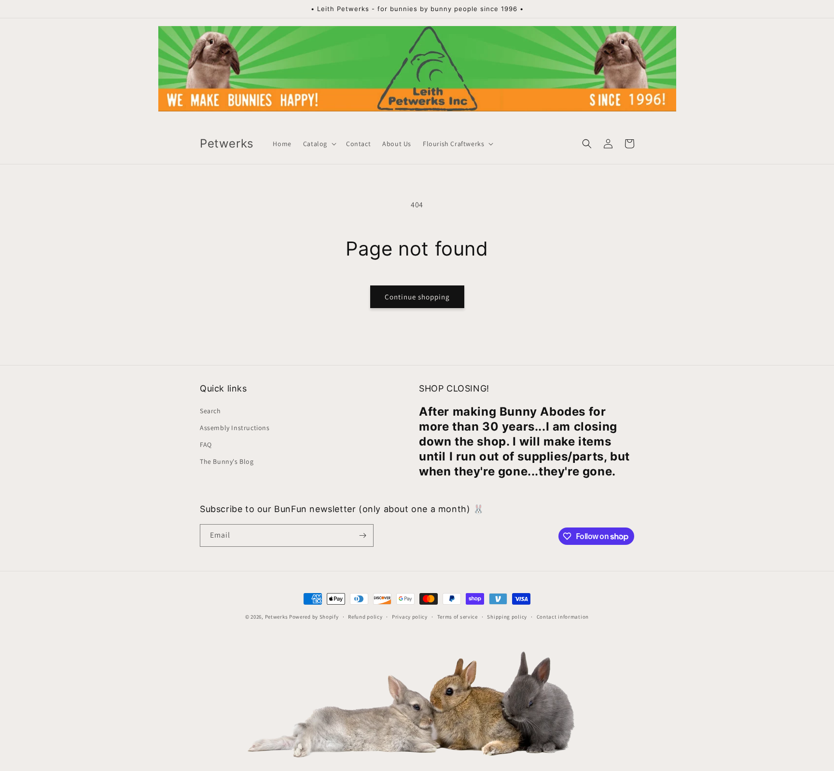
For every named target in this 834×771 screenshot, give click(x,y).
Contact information (563, 616)
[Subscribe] (362, 535)
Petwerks (276, 616)
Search (210, 410)
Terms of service (457, 616)
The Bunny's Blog (227, 461)
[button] (318, 144)
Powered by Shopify (314, 616)
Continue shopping (417, 296)
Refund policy (365, 616)
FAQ (206, 444)
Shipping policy (507, 616)
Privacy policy (410, 616)
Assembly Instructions (235, 427)
